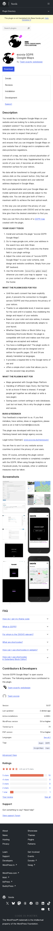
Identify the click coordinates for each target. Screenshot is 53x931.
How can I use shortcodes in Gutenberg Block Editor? (14, 658)
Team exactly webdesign (31, 62)
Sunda (11, 897)
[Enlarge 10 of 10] (47, 559)
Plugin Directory (9, 11)
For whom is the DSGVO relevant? (18, 634)
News (5, 835)
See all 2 (47, 737)
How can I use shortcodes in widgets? (20, 650)
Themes (31, 835)
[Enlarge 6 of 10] (22, 564)
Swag (31, 865)
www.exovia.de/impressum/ (36, 440)
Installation (10, 91)
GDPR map (40, 219)
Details (8, 78)
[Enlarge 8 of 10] (47, 497)
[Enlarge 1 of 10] (22, 484)
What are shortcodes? (12, 642)
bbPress (7, 882)
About (5, 831)
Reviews (9, 85)
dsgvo (41, 743)
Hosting (5, 839)
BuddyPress (9, 886)
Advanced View (9, 755)
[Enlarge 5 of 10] (22, 545)
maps (47, 748)
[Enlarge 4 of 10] (22, 532)
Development (11, 97)
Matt (5, 877)
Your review (7, 797)
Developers (7, 860)
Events (31, 856)
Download (8, 69)
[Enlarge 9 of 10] (47, 510)
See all (48, 797)
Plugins (31, 839)
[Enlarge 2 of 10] (22, 506)
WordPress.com (10, 873)
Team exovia (13, 696)
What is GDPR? (9, 627)
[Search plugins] (28, 28)
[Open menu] (49, 3)
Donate (32, 860)
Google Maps (39, 748)
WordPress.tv (9, 865)
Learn (5, 852)
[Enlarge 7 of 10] (47, 484)
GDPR (47, 743)
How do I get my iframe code (15, 619)
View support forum (11, 815)
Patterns (31, 844)
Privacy (5, 844)
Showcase (32, 831)
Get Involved (34, 852)
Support (8, 104)
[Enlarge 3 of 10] (22, 518)
